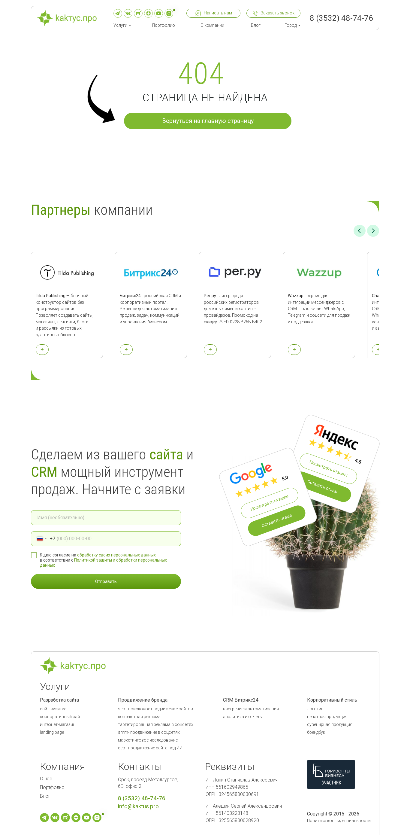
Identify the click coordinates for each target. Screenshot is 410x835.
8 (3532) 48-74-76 (341, 18)
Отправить (106, 581)
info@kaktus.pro (138, 806)
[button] (213, 13)
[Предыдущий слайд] (360, 231)
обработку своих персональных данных (116, 555)
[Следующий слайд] (373, 231)
